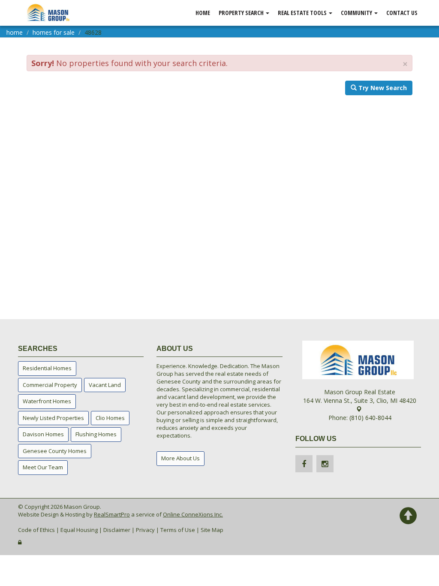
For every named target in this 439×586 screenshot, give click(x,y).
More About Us (180, 458)
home (14, 32)
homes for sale (54, 32)
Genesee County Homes (55, 451)
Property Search (242, 13)
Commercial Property (50, 385)
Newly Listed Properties (53, 418)
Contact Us (402, 13)
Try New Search (382, 88)
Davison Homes (43, 434)
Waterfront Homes (47, 401)
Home (202, 13)
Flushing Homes (96, 434)
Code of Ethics (36, 530)
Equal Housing (79, 530)
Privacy (145, 530)
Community (357, 13)
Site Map (212, 530)
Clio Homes (110, 418)
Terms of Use (177, 530)
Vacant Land (105, 385)
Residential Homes (47, 368)
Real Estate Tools (303, 13)
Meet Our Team (43, 467)
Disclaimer (116, 530)
